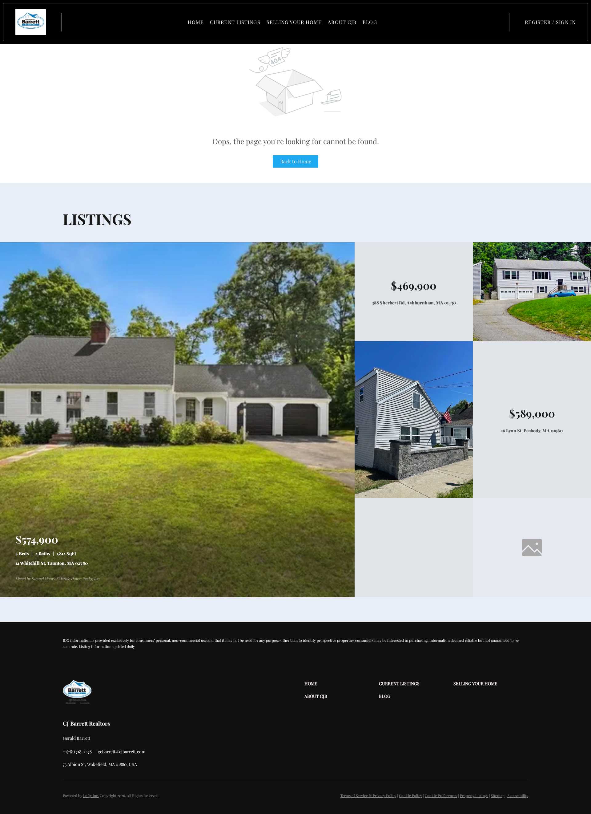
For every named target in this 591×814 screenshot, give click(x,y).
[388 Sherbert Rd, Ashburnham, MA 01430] (532, 339)
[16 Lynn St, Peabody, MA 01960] (414, 496)
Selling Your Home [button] (294, 22)
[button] (30, 22)
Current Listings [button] (235, 22)
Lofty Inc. (91, 795)
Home (196, 22)
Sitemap (498, 795)
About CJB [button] (342, 22)
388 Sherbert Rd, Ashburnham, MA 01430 (414, 303)
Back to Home (295, 161)
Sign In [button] (566, 22)
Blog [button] (370, 22)
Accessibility (517, 795)
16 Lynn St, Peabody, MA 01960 (532, 430)
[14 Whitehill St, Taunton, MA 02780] (177, 595)
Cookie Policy (410, 795)
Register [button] (538, 22)
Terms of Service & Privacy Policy (368, 795)
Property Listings (474, 795)
